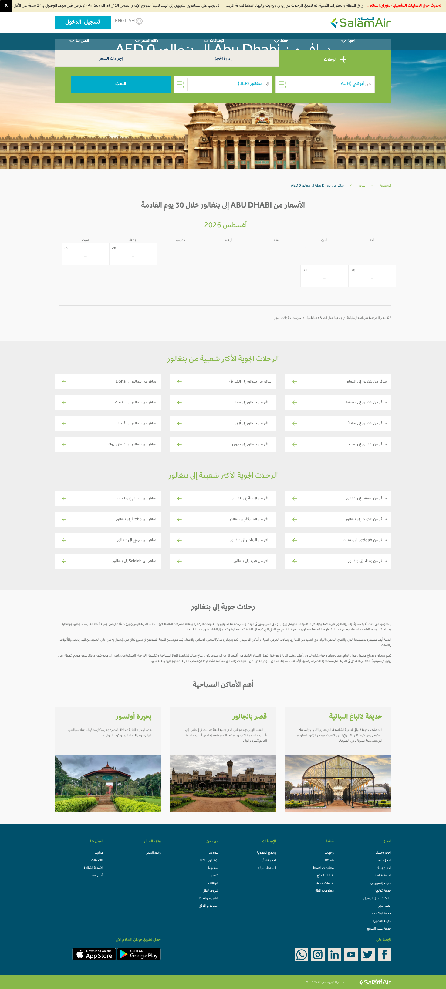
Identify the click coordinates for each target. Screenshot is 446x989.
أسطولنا (213, 868)
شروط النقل (210, 891)
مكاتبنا (99, 853)
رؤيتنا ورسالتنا (209, 860)
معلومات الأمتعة (323, 868)
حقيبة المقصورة (382, 921)
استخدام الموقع (208, 906)
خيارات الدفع (325, 876)
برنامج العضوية (266, 853)
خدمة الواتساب (381, 914)
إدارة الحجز (223, 59)
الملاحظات (97, 860)
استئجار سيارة (267, 868)
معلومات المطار (324, 891)
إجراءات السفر (111, 59)
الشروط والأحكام (208, 898)
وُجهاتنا (329, 853)
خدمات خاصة (325, 883)
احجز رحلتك (383, 853)
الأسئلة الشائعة (93, 868)
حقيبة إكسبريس (380, 883)
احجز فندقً (269, 860)
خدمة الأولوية (383, 891)
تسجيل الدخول (82, 23)
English (125, 21)
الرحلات (330, 60)
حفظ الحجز (384, 906)
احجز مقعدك (383, 860)
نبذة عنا (213, 853)
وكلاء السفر (153, 853)
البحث (120, 84)
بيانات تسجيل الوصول (377, 898)
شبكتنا (329, 860)
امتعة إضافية (383, 876)
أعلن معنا (97, 876)
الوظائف (213, 883)
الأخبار (214, 876)
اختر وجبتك (384, 868)
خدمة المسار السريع (379, 929)
